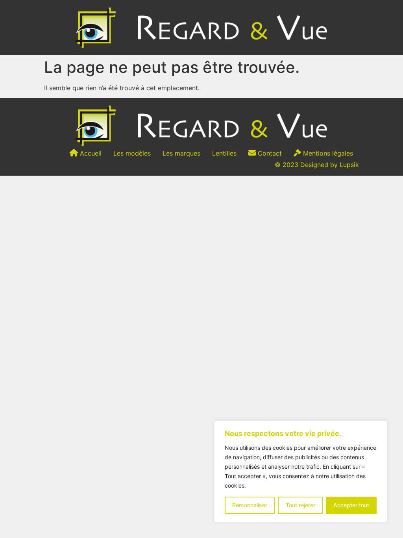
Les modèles (132, 153)
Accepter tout (351, 505)
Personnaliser (249, 505)
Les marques (181, 153)
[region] (300, 471)
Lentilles (224, 153)
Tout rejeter (300, 505)
